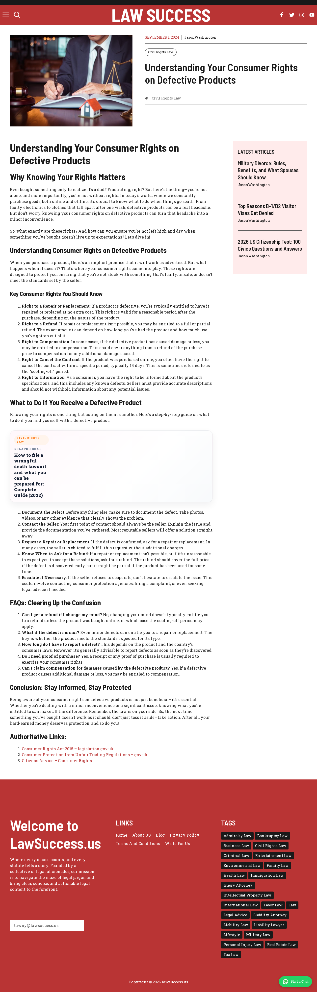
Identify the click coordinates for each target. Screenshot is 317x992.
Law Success (161, 15)
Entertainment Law (273, 855)
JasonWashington (200, 37)
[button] (17, 15)
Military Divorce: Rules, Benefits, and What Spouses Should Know (268, 170)
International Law (241, 905)
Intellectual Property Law (247, 895)
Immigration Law (267, 875)
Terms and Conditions (138, 843)
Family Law (278, 865)
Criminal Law (236, 855)
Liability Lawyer (269, 924)
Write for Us (177, 843)
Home (121, 835)
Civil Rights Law (160, 52)
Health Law (234, 875)
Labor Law (273, 905)
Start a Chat (299, 981)
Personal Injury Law (242, 944)
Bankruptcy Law (272, 835)
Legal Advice (235, 915)
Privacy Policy (184, 835)
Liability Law (236, 924)
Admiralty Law (237, 835)
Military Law (258, 934)
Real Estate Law (281, 944)
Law (292, 905)
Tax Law (231, 954)
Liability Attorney (270, 915)
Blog (160, 835)
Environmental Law (242, 865)
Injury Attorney (238, 885)
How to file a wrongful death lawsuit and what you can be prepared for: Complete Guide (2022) (30, 475)
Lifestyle (232, 934)
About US (141, 835)
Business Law (236, 845)
